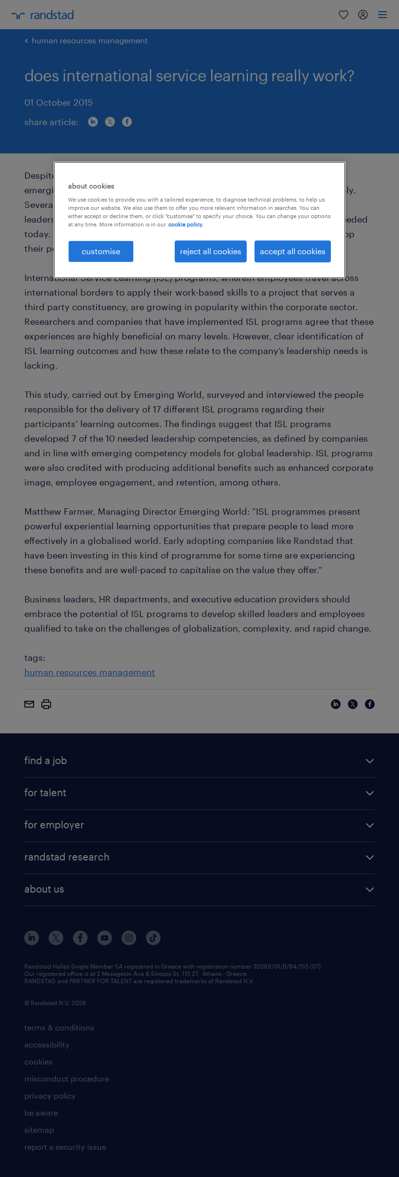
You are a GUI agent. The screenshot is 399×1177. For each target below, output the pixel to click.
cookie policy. (185, 224)
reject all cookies (210, 251)
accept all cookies (293, 251)
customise (101, 251)
